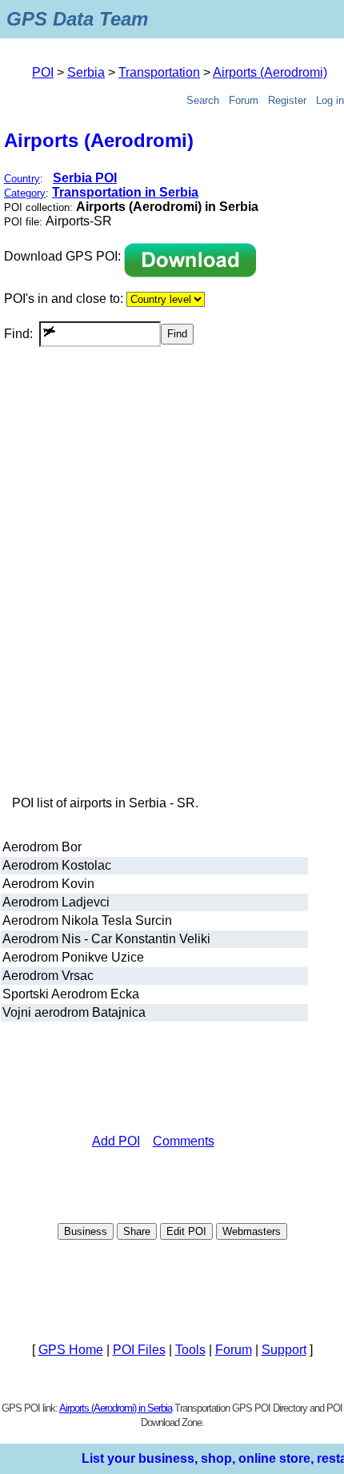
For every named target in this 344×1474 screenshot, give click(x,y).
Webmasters (251, 1231)
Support (284, 1349)
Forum (243, 100)
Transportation (159, 72)
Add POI (116, 1141)
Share (136, 1231)
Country (22, 179)
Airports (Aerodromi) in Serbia (115, 1408)
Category (25, 193)
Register (287, 100)
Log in (330, 100)
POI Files (139, 1349)
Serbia (86, 72)
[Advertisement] (172, 599)
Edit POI (186, 1231)
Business (85, 1231)
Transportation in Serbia (125, 192)
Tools (190, 1349)
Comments (183, 1141)
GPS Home (70, 1349)
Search (202, 100)
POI (43, 72)
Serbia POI (85, 178)
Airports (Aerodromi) (270, 72)
